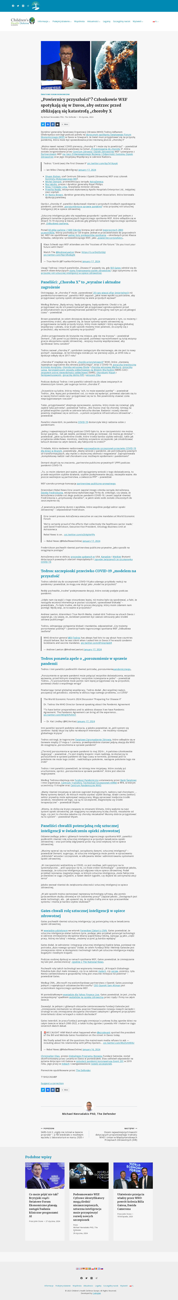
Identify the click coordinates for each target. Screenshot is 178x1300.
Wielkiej (117, 556)
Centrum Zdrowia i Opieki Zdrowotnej (93, 151)
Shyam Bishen (52, 176)
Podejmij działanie (63, 1286)
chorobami (102, 372)
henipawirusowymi (51, 375)
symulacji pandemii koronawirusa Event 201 (100, 1061)
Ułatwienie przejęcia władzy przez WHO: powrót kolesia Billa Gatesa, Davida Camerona (130, 1201)
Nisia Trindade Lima (56, 186)
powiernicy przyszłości (110, 237)
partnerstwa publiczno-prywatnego (96, 483)
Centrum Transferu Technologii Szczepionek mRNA (89, 782)
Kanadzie (106, 556)
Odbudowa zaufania (57, 223)
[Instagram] (23, 6)
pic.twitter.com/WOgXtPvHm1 (60, 714)
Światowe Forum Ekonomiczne (55, 94)
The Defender (83, 1070)
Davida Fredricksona (52, 492)
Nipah (112, 372)
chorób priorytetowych (90, 361)
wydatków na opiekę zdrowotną (86, 997)
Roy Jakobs (51, 184)
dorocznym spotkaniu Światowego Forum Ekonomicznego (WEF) (86, 136)
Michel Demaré (53, 181)
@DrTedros (74, 637)
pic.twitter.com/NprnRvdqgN (59, 254)
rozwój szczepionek (101, 1063)
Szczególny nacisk (121, 21)
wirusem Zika (93, 375)
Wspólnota (79, 21)
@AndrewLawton (65, 252)
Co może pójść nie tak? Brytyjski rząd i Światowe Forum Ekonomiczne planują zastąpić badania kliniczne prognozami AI (43, 1205)
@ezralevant (103, 1032)
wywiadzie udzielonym (56, 930)
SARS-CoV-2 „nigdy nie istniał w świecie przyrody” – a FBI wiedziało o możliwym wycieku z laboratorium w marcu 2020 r (62, 1133)
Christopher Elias (50, 1056)
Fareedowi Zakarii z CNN (93, 930)
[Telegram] (28, 6)
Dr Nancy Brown (54, 194)
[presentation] (45, 1176)
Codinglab (97, 1293)
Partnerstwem (48, 154)
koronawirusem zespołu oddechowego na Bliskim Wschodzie (81, 369)
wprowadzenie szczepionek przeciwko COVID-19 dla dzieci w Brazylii (88, 449)
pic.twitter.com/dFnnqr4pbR (96, 642)
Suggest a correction (52, 1083)
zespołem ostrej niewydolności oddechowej (64, 372)
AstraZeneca (96, 181)
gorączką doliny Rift (73, 375)
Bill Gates (115, 267)
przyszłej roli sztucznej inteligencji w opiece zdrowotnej (71, 273)
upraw (114, 971)
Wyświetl (124, 1286)
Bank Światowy (128, 780)
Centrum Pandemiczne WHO (86, 785)
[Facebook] (13, 6)
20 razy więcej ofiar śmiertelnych (111, 292)
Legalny (107, 21)
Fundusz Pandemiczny (87, 780)
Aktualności (88, 1286)
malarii (102, 971)
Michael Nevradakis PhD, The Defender (59, 117)
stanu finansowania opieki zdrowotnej (90, 270)
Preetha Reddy (53, 189)
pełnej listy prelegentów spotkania (87, 235)
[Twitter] (18, 6)
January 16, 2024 (91, 1049)
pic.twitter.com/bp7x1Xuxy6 (102, 163)
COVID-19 (83, 422)
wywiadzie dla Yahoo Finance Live (81, 994)
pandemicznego (122, 669)
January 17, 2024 (87, 169)
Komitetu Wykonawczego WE (61, 178)
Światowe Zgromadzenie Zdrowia (93, 739)
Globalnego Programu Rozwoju (85, 1056)
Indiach (66, 1063)
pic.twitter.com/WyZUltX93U (118, 1042)
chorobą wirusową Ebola (76, 367)
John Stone (38, 1221)
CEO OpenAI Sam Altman (107, 985)
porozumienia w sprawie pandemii (83, 206)
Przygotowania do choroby (105, 148)
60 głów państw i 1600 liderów (64, 229)
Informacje (49, 1286)
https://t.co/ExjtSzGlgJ (94, 252)
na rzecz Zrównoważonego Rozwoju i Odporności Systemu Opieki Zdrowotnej (87, 155)
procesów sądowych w (83, 556)
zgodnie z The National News (87, 961)
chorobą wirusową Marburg (106, 367)
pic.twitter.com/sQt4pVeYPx (79, 534)
